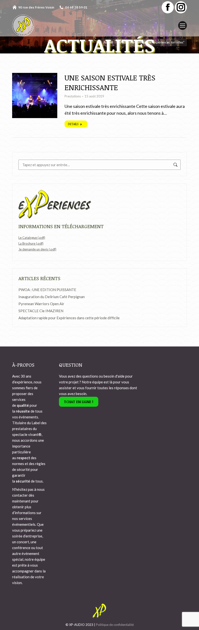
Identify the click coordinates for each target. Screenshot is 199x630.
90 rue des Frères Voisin (36, 7)
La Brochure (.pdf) (30, 243)
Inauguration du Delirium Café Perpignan (51, 296)
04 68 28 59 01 (76, 7)
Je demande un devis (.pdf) (37, 249)
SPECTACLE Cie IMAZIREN (40, 311)
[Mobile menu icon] (182, 25)
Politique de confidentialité (115, 625)
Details (73, 124)
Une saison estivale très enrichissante (110, 82)
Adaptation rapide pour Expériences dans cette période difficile (69, 318)
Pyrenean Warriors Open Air (41, 304)
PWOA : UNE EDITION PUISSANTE (47, 289)
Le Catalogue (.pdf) (31, 238)
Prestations (73, 96)
